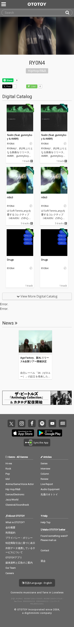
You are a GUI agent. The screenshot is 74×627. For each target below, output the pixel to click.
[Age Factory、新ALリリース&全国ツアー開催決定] (35, 342)
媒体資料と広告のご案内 (19, 562)
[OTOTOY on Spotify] (42, 423)
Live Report (47, 484)
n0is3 (10, 197)
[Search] (68, 12)
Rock (8, 468)
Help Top (45, 522)
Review (44, 479)
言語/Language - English (38, 583)
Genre (11, 457)
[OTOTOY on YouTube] (52, 423)
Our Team (11, 567)
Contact (45, 550)
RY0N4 (10, 143)
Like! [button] (33, 86)
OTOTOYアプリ (14, 557)
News (8, 323)
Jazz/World (12, 499)
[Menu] (4, 4)
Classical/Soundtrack (17, 504)
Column (45, 473)
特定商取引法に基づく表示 (20, 543)
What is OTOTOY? (15, 522)
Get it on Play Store (49, 433)
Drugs (10, 259)
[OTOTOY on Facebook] (32, 423)
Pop (8, 473)
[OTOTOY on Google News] (62, 423)
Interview (45, 468)
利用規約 (10, 532)
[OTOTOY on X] (11, 423)
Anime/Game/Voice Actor (20, 484)
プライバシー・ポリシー (19, 537)
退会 (43, 561)
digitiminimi (31, 613)
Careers (10, 573)
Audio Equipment (50, 489)
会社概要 (10, 527)
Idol (8, 479)
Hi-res (9, 463)
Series (44, 463)
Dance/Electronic (15, 494)
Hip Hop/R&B (13, 489)
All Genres (22, 457)
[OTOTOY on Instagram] (21, 423)
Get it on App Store (23, 433)
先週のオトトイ (49, 494)
